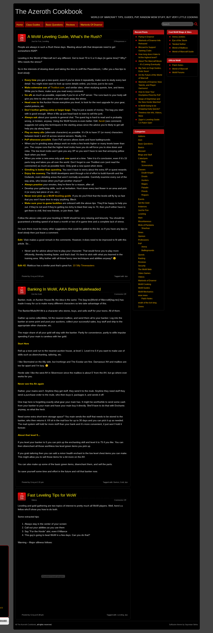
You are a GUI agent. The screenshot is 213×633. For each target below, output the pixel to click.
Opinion (141, 236)
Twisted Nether (179, 44)
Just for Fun (36, 41)
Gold (122, 482)
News (140, 232)
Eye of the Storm (179, 40)
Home (19, 24)
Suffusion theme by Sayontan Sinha (183, 625)
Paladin (144, 187)
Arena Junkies (178, 37)
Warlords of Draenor (91, 24)
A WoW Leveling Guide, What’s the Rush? (64, 36)
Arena (144, 247)
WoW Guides (144, 288)
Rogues (145, 195)
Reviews (70, 24)
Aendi (102, 121)
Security (141, 266)
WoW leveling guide (59, 195)
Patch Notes (177, 65)
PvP (140, 243)
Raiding (141, 258)
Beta (143, 162)
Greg (32, 276)
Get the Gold (36, 294)
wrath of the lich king (147, 303)
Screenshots (147, 165)
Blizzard (141, 151)
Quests (141, 255)
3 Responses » (120, 41)
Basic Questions (54, 24)
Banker (116, 482)
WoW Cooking (144, 284)
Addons (141, 136)
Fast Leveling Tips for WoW (51, 495)
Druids (144, 176)
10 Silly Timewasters (83, 265)
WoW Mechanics (145, 292)
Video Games (144, 273)
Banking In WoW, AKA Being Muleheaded (64, 289)
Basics (141, 147)
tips (126, 276)
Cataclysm (143, 158)
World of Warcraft (180, 69)
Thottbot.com (57, 87)
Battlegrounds (147, 250)
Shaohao (145, 228)
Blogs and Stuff (145, 155)
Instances (142, 206)
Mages (144, 184)
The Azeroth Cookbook (48, 11)
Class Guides (33, 24)
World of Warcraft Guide (183, 51)
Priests (144, 191)
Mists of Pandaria (146, 225)
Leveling (45, 41)
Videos (34, 500)
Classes (141, 169)
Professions (143, 240)
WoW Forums (178, 72)
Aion (140, 140)
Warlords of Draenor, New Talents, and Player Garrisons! (150, 85)
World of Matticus (180, 48)
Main (140, 218)
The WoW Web (145, 269)
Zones (141, 306)
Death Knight (147, 173)
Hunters (145, 180)
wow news (143, 295)
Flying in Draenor (146, 37)
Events (141, 199)
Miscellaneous (144, 221)
